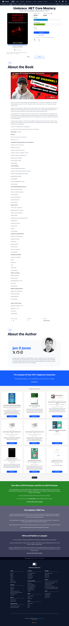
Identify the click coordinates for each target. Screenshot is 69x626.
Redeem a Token (13, 582)
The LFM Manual (30, 588)
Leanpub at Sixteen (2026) (49, 583)
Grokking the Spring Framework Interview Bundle (57, 431)
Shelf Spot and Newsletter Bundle (16, 592)
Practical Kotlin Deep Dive (12, 458)
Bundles (15, 4)
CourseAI (12, 587)
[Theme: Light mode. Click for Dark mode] (59, 1)
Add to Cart (41, 32)
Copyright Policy (48, 594)
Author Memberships (31, 573)
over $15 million (32, 498)
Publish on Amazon (13, 593)
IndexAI (11, 589)
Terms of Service (48, 593)
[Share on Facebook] (13, 320)
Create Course (30, 577)
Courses (19, 4)
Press (29, 607)
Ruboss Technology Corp (40, 618)
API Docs (29, 591)
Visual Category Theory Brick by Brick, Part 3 (12, 432)
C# (27, 320)
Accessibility (30, 598)
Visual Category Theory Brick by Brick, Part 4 (34, 432)
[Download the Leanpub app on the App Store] (34, 622)
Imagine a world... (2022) (49, 585)
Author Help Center (31, 584)
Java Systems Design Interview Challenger (12, 405)
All (7, 4)
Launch (62, 4)
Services (34, 1)
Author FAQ (29, 583)
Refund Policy (47, 597)
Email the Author (47, 320)
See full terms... (34, 381)
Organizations (28, 1)
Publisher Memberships (14, 607)
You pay (35, 27)
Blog (28, 604)
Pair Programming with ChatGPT (34, 460)
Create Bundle (30, 575)
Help (66, 4)
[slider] (47, 19)
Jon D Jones (18, 49)
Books (11, 4)
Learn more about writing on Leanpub (34, 501)
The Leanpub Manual (31, 587)
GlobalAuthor (12, 588)
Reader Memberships (49, 573)
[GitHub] (17, 352)
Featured (4, 4)
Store (13, 1)
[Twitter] (14, 352)
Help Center (47, 577)
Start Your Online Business (34, 405)
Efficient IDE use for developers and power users (57, 402)
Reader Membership (50, 37)
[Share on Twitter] (11, 320)
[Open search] (56, 1)
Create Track (30, 578)
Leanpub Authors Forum (32, 585)
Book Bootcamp (13, 601)
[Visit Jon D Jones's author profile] (48, 344)
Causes (29, 597)
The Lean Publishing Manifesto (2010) (51, 588)
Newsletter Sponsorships (14, 591)
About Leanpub (30, 603)
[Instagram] (21, 352)
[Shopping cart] (62, 1)
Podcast (57, 4)
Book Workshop (13, 599)
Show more (34, 477)
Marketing (40, 1)
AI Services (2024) (48, 584)
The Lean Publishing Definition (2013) (51, 587)
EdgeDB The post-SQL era (57, 460)
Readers (22, 1)
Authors (17, 1)
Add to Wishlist (41, 35)
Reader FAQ (47, 575)
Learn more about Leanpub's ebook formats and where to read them (34, 527)
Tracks (24, 4)
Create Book (30, 574)
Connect (45, 1)
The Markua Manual (31, 589)
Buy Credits (47, 574)
